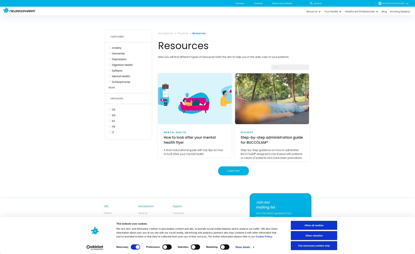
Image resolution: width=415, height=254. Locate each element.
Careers (240, 3)
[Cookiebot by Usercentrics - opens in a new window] (95, 247)
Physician (183, 33)
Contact (258, 3)
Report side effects (282, 3)
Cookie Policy (264, 236)
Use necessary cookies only (314, 245)
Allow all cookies (314, 225)
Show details (242, 247)
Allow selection (314, 235)
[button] (314, 11)
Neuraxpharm (166, 33)
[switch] (167, 247)
